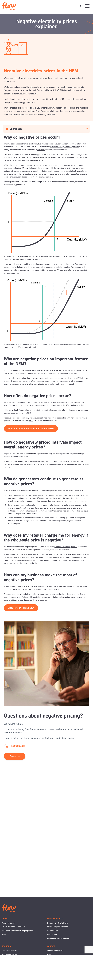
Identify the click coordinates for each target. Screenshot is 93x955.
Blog (4, 934)
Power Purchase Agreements (13, 926)
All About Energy (8, 923)
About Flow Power (9, 950)
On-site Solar (52, 930)
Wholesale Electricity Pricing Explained (17, 930)
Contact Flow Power (55, 950)
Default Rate (52, 934)
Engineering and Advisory (57, 926)
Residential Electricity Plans (58, 938)
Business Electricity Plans (57, 923)
